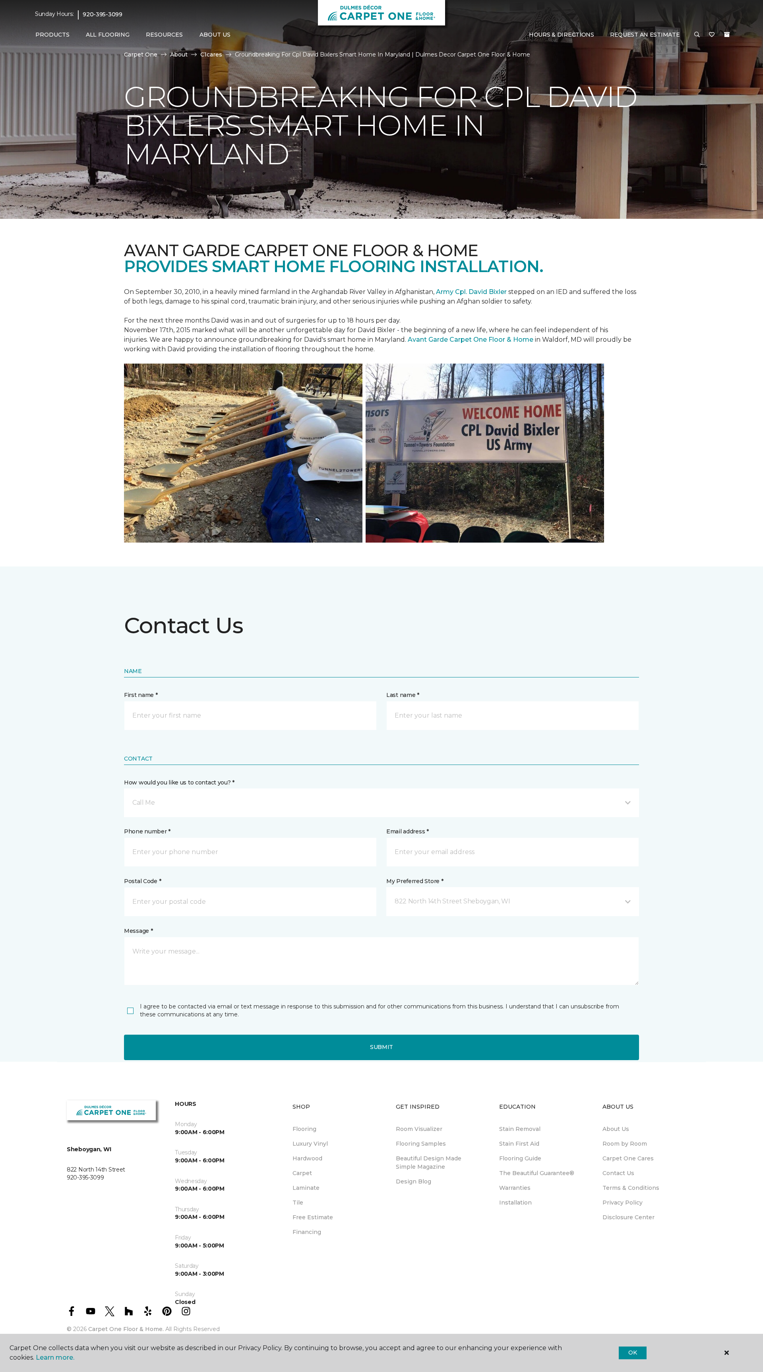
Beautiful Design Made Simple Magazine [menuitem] (428, 1162)
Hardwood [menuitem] (307, 1158)
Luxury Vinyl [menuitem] (310, 1143)
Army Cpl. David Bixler (471, 292)
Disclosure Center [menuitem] (628, 1217)
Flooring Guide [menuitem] (520, 1158)
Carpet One (140, 54)
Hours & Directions (561, 34)
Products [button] (52, 34)
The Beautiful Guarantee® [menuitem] (536, 1173)
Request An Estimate (645, 34)
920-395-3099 (102, 14)
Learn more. (55, 1357)
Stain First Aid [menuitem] (519, 1143)
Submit (381, 1047)
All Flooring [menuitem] (108, 34)
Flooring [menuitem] (304, 1129)
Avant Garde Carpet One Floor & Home (470, 339)
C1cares (211, 54)
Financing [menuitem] (306, 1232)
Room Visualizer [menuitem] (419, 1129)
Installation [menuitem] (515, 1202)
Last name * (402, 695)
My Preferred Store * (414, 881)
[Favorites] (711, 35)
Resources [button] (164, 34)
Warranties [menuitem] (515, 1187)
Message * (138, 931)
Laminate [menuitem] (306, 1187)
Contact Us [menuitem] (618, 1173)
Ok (632, 1352)
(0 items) (727, 34)
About (179, 54)
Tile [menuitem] (297, 1202)
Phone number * (147, 831)
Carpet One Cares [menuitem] (628, 1158)
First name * (141, 695)
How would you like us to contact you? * (179, 782)
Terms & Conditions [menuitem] (630, 1187)
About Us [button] (214, 34)
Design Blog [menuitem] (413, 1181)
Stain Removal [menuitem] (519, 1129)
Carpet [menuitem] (302, 1173)
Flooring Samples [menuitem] (421, 1143)
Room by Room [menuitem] (624, 1143)
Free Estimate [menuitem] (312, 1217)
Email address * (407, 831)
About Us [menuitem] (615, 1129)
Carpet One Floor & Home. (126, 1329)
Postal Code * (142, 881)
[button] (697, 35)
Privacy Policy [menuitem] (622, 1202)
